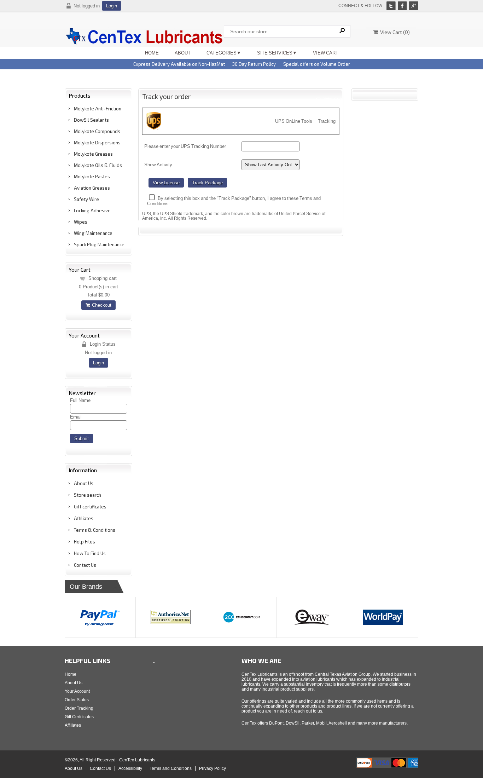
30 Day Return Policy (254, 64)
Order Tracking (79, 708)
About (183, 53)
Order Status (77, 699)
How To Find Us (90, 553)
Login (111, 6)
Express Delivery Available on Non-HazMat (179, 64)
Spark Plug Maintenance (99, 244)
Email (76, 417)
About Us (83, 483)
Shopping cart (102, 278)
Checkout (100, 305)
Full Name (80, 400)
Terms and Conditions (171, 768)
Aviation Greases (92, 188)
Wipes (80, 222)
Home (152, 53)
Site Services (274, 53)
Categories (221, 53)
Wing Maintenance (93, 233)
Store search (87, 495)
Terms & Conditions (94, 530)
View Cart (325, 53)
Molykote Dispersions (97, 142)
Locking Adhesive (92, 210)
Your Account (77, 691)
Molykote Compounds (97, 131)
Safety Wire (86, 199)
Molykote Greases (93, 154)
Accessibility (130, 768)
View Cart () (394, 32)
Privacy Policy (212, 768)
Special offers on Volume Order (316, 64)
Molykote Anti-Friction (97, 108)
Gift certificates (90, 506)
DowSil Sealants (91, 120)
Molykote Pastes (92, 176)
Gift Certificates (79, 716)
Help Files (84, 541)
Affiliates (83, 518)
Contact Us (85, 565)
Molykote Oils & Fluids (98, 165)
